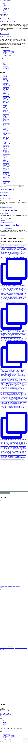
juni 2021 (5, 141)
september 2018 (6, 168)
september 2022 (6, 123)
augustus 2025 (6, 89)
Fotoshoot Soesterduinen (8, 53)
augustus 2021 (6, 138)
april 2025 (5, 93)
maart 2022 (5, 130)
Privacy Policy (7, 728)
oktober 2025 (6, 87)
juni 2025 (5, 90)
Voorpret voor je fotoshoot (9, 52)
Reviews (5, 4)
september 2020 (6, 146)
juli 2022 (5, 125)
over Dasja (14, 21)
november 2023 (6, 112)
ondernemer (5, 64)
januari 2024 (6, 111)
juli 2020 (5, 147)
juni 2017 (5, 179)
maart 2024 (5, 108)
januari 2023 (6, 120)
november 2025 (6, 85)
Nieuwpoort (4, 34)
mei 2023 (5, 116)
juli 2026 (5, 75)
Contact (4, 12)
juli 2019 (5, 156)
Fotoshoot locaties (7, 55)
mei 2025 (5, 92)
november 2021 (6, 134)
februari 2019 (6, 163)
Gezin (4, 5)
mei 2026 (5, 78)
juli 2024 (5, 103)
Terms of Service (16, 728)
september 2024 (6, 101)
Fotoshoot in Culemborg (8, 51)
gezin (12, 36)
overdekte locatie (7, 67)
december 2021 (6, 133)
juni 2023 (5, 115)
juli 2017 (5, 178)
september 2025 (6, 88)
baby (4, 60)
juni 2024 (5, 105)
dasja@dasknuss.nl (4, 710)
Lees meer (2, 205)
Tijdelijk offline (6, 19)
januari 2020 (6, 151)
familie (4, 62)
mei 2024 (5, 106)
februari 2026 (6, 81)
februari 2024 (6, 110)
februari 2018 (6, 172)
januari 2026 (6, 83)
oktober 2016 (6, 182)
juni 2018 (5, 170)
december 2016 (6, 181)
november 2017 (6, 175)
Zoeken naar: (3, 186)
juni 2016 (5, 183)
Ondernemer (6, 9)
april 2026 (5, 79)
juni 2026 (5, 76)
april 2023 (5, 118)
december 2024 (6, 97)
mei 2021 (5, 142)
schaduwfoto (6, 68)
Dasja (4, 3)
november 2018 (6, 165)
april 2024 (5, 107)
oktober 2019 (6, 155)
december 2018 (6, 164)
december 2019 (6, 152)
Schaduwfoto (6, 8)
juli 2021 (5, 139)
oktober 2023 (6, 114)
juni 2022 (5, 127)
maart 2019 (5, 161)
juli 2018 (5, 169)
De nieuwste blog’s (7, 189)
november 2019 (6, 154)
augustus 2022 (6, 124)
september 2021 (6, 137)
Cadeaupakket (3, 244)
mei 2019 (5, 159)
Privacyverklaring (4, 715)
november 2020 (6, 143)
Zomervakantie (6, 50)
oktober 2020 (6, 145)
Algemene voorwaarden (5, 714)
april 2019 (5, 160)
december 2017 (6, 174)
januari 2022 (6, 132)
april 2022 (5, 129)
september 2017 (6, 177)
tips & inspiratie (6, 69)
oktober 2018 (6, 166)
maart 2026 (5, 80)
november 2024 (6, 98)
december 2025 (6, 84)
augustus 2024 (6, 102)
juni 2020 (5, 148)
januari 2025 (6, 96)
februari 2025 (6, 94)
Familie (4, 7)
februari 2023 (6, 119)
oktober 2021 (6, 136)
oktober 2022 (6, 121)
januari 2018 (6, 173)
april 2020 (5, 150)
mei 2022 (5, 128)
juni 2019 (5, 157)
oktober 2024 (6, 99)
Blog (4, 10)
